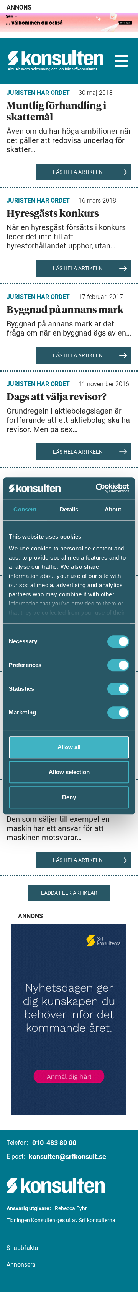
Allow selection (69, 772)
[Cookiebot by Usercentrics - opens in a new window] (97, 488)
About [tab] (113, 509)
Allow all (69, 747)
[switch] (118, 665)
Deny (69, 797)
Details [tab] (69, 509)
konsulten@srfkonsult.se (67, 1156)
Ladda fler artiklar (69, 893)
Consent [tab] (24, 509)
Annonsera (21, 1264)
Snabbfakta (22, 1247)
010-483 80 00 (54, 1143)
